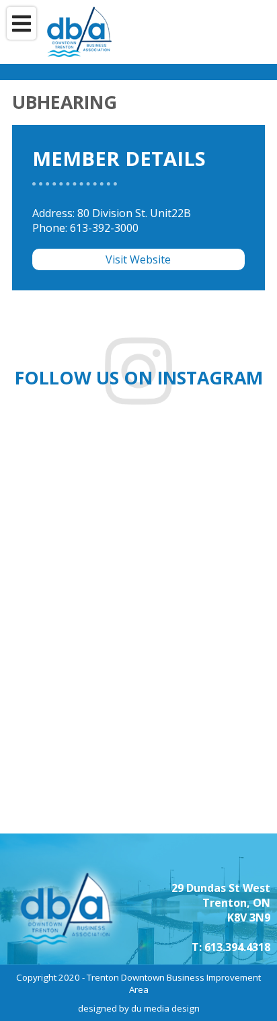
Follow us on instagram (139, 378)
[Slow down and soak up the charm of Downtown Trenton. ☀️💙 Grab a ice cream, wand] (211, 487)
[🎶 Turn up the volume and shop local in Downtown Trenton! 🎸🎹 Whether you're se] (73, 764)
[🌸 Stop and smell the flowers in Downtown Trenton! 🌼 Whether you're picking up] (211, 626)
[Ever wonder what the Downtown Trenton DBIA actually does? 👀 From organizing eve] (211, 764)
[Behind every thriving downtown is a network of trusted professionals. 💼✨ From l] (73, 626)
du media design (165, 1008)
